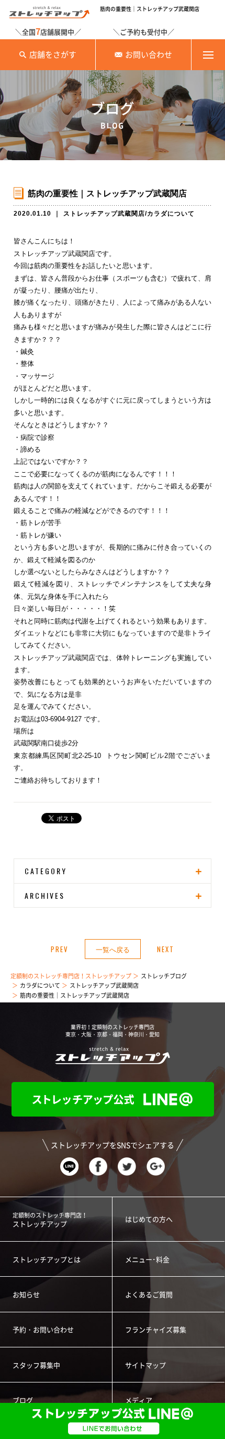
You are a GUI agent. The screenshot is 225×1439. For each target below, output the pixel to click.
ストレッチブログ (164, 976)
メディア (138, 1400)
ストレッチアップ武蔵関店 (104, 213)
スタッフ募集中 (36, 1365)
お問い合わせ (148, 55)
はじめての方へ (149, 1219)
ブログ (23, 1400)
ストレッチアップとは (47, 1259)
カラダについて (171, 213)
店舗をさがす (52, 55)
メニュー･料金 (147, 1259)
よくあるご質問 (149, 1294)
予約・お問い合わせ (43, 1329)
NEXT (165, 949)
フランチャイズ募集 (155, 1329)
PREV (60, 949)
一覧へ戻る (113, 949)
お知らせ (26, 1294)
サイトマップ (145, 1365)
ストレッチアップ (50, 1219)
